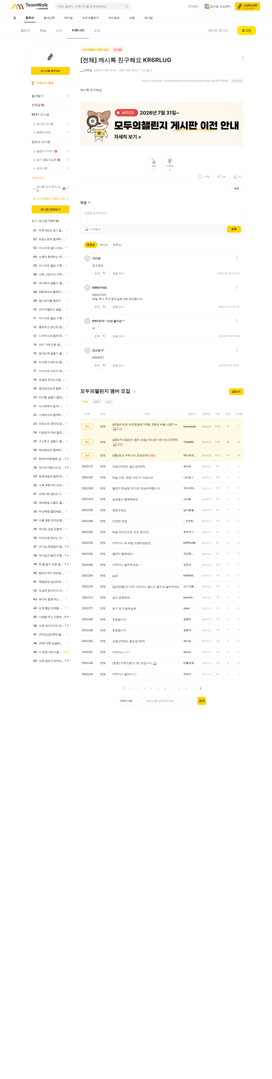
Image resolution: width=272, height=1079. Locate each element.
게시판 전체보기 (50, 209)
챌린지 (25, 30)
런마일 (68, 17)
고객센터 (193, 6)
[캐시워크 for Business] (247, 6)
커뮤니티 (78, 30)
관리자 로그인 (218, 30)
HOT (97, 401)
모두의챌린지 (90, 17)
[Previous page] (123, 688)
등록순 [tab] (117, 244)
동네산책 (49, 17)
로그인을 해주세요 (50, 70)
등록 (234, 229)
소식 (59, 30)
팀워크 (30, 17)
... (193, 688)
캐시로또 (114, 17)
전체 (85, 401)
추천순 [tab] (91, 244)
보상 (97, 30)
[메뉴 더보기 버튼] (242, 58)
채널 (43, 30)
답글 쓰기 (118, 273)
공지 (108, 401)
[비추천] (104, 273)
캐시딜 (148, 17)
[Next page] (200, 688)
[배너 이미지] (162, 124)
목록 (236, 188)
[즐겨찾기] (134, 391)
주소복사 (237, 80)
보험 (132, 17)
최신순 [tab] (104, 244)
